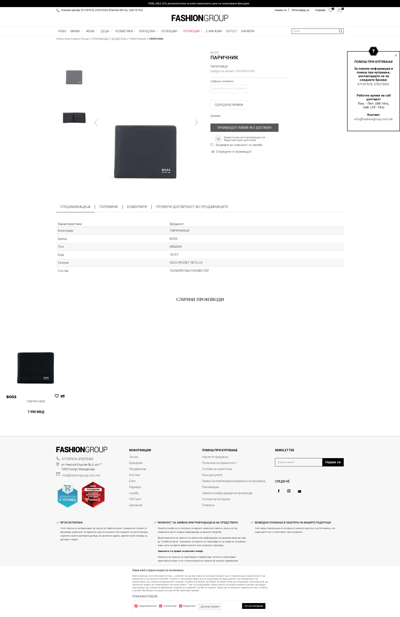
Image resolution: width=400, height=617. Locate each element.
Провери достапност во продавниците (192, 207)
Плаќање (208, 505)
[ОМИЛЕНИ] (330, 11)
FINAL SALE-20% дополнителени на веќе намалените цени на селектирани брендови (198, 3)
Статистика (169, 606)
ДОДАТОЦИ (118, 38)
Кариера (135, 487)
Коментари (137, 207)
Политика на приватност (219, 463)
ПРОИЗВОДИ (100, 38)
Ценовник (135, 505)
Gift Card (135, 499)
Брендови (135, 463)
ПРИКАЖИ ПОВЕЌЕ (145, 596)
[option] (200, 3)
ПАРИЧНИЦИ (137, 38)
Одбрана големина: (222, 81)
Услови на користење (217, 469)
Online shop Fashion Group (72, 38)
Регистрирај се (300, 10)
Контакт (135, 475)
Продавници (137, 469)
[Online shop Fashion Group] (200, 18)
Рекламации (210, 487)
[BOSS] (11, 397)
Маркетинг (189, 606)
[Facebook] (279, 491)
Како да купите (212, 475)
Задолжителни (147, 606)
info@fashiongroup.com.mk (373, 119)
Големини (108, 207)
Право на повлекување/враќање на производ (233, 481)
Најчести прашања (215, 457)
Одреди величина (229, 104)
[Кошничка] (341, 11)
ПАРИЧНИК (36, 401)
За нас (133, 457)
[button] (318, 31)
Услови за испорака (216, 499)
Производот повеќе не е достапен (244, 127)
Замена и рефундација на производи (227, 493)
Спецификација (75, 207)
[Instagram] (288, 491)
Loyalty (134, 493)
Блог (132, 481)
